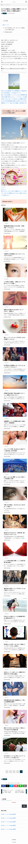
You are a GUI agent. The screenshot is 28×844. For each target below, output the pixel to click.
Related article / (8, 32)
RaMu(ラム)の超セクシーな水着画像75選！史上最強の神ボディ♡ (15, 617)
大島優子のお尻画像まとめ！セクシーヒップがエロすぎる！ (14, 254)
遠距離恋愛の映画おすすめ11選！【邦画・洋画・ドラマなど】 (14, 226)
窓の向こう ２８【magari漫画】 (8, 821)
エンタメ (4, 13)
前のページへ (6, 25)
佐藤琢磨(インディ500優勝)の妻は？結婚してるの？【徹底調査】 (14, 422)
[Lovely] (14, 2)
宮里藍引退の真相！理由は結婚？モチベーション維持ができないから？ (14, 394)
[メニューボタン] (2, 2)
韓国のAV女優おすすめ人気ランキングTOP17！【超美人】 (13, 310)
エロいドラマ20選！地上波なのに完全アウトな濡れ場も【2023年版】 (14, 449)
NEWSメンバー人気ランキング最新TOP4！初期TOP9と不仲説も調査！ (15, 673)
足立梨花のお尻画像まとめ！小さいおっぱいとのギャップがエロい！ (14, 366)
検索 (24, 806)
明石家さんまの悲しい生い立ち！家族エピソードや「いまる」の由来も (14, 645)
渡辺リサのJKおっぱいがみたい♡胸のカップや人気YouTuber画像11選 (14, 728)
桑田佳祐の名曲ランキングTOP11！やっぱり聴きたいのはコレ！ (14, 589)
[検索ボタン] (26, 2)
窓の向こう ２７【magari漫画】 (8, 825)
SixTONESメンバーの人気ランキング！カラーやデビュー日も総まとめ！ (14, 756)
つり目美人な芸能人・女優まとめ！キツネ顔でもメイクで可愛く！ (14, 282)
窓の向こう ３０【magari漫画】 (8, 814)
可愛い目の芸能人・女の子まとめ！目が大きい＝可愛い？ (14, 505)
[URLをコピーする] (25, 786)
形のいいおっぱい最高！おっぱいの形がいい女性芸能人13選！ (14, 477)
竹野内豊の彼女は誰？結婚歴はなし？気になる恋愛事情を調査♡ (14, 700)
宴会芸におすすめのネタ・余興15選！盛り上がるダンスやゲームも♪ (14, 533)
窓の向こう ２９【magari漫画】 (8, 818)
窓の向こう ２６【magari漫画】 (8, 829)
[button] (3, 786)
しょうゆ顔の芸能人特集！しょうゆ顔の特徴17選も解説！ (14, 561)
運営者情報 (14, 839)
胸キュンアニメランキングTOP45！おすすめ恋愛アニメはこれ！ (14, 338)
